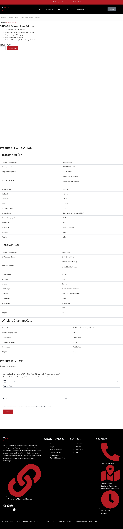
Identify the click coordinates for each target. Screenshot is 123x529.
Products (49, 9)
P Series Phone (9, 18)
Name (5, 399)
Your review (8, 386)
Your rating (6, 381)
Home (39, 9)
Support (70, 9)
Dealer (60, 9)
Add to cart (13, 48)
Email (65, 399)
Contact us (82, 9)
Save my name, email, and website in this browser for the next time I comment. (27, 407)
